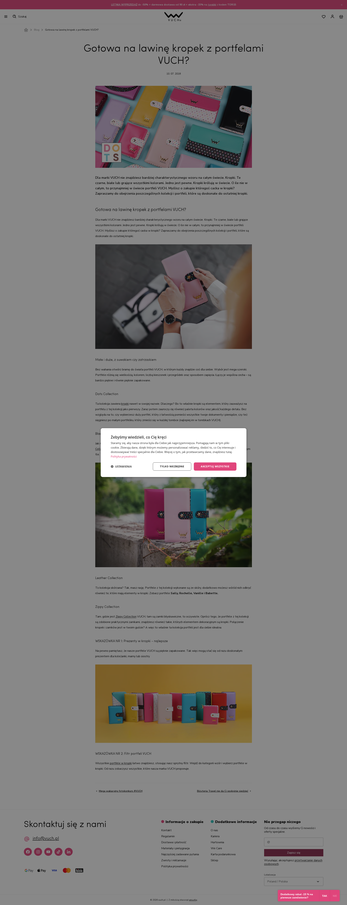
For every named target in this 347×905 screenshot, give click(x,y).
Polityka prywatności (124, 456)
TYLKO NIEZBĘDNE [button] (172, 466)
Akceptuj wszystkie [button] (215, 466)
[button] (121, 466)
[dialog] (173, 452)
